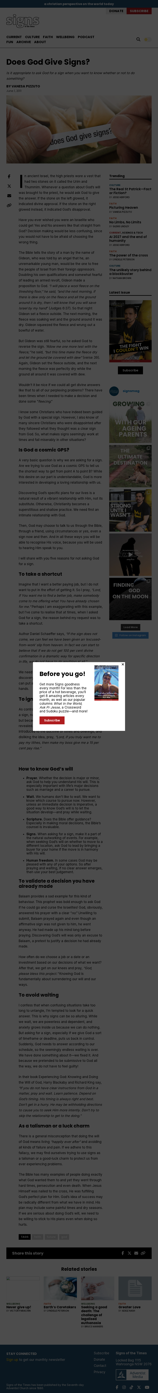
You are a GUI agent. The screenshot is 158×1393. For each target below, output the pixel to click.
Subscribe (52, 720)
